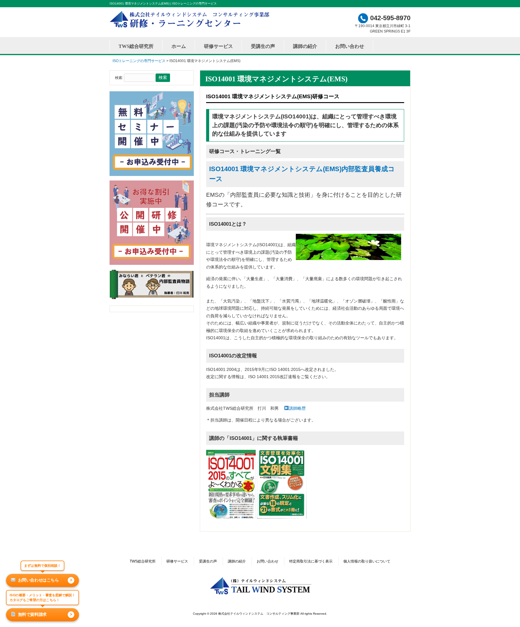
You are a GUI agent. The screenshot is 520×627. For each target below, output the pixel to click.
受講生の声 (208, 561)
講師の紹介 (237, 561)
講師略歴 (297, 408)
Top (505, 612)
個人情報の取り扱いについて (366, 561)
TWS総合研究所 (143, 561)
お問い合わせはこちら (45, 580)
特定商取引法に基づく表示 (311, 561)
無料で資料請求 (45, 614)
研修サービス (177, 561)
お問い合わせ (267, 561)
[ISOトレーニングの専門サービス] (191, 27)
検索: (119, 78)
